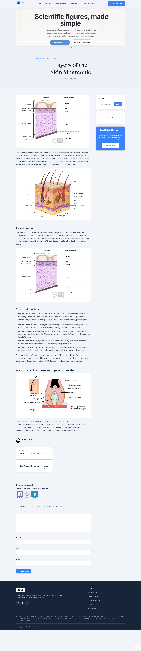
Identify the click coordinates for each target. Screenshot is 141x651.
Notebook (48, 4)
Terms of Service (93, 596)
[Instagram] (27, 603)
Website (18, 559)
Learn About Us (75, 4)
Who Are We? (92, 608)
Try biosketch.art (110, 145)
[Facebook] (18, 603)
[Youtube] (22, 603)
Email (18, 548)
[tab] (69, 47)
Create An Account (94, 600)
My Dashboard (88, 4)
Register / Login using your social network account (32, 489)
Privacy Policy (92, 592)
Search (118, 104)
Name (18, 538)
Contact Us (91, 604)
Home (40, 4)
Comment (19, 512)
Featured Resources (60, 4)
